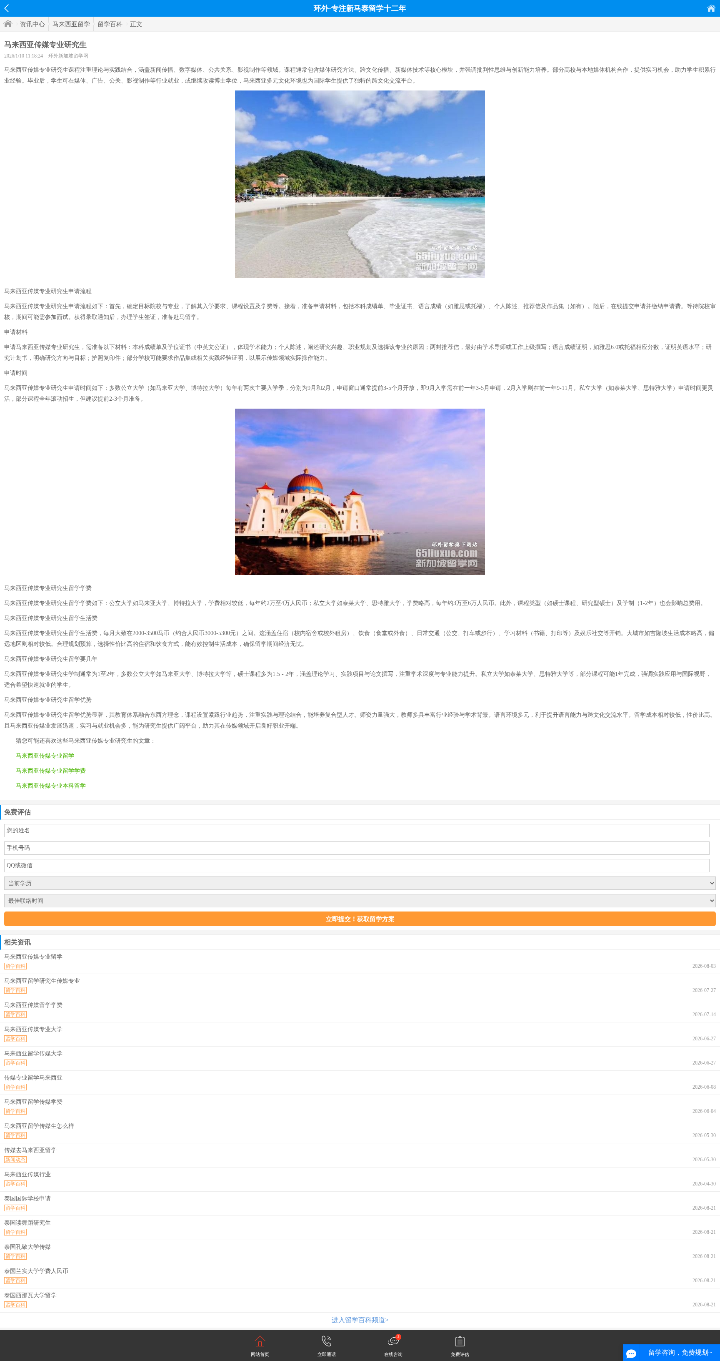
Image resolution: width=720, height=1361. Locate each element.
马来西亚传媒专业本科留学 (51, 786)
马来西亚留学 (71, 24)
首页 (711, 8)
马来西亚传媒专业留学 (45, 756)
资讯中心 (32, 24)
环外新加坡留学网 (68, 56)
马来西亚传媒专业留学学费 (51, 771)
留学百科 (110, 24)
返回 (6, 8)
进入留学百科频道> (360, 1319)
